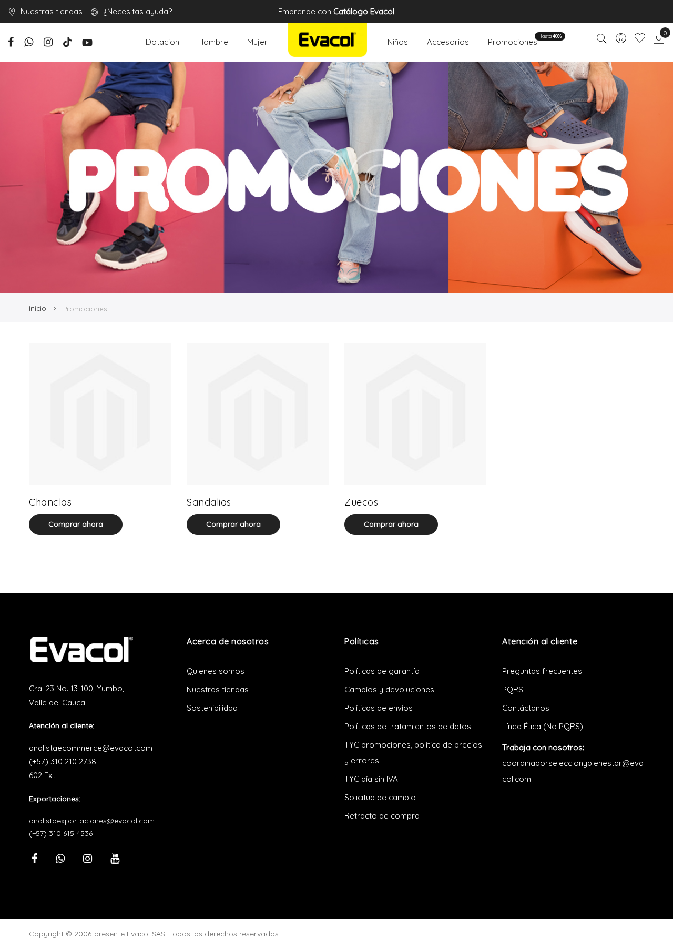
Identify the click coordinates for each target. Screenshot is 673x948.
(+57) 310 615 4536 (61, 833)
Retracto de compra (382, 816)
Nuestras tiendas (52, 11)
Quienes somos (215, 671)
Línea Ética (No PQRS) (542, 726)
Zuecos (361, 502)
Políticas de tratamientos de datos (407, 726)
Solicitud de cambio (380, 797)
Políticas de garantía (382, 671)
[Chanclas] (100, 414)
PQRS (512, 689)
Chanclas (50, 502)
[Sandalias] (258, 414)
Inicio (38, 308)
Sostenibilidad (212, 708)
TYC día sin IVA (371, 779)
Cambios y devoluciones (389, 689)
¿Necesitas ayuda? (137, 11)
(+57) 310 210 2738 (62, 762)
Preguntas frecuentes (542, 671)
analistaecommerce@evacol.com (90, 748)
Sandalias (209, 502)
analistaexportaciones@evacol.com (92, 820)
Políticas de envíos (378, 708)
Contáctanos (525, 708)
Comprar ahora (75, 524)
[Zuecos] (415, 414)
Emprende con (336, 11)
